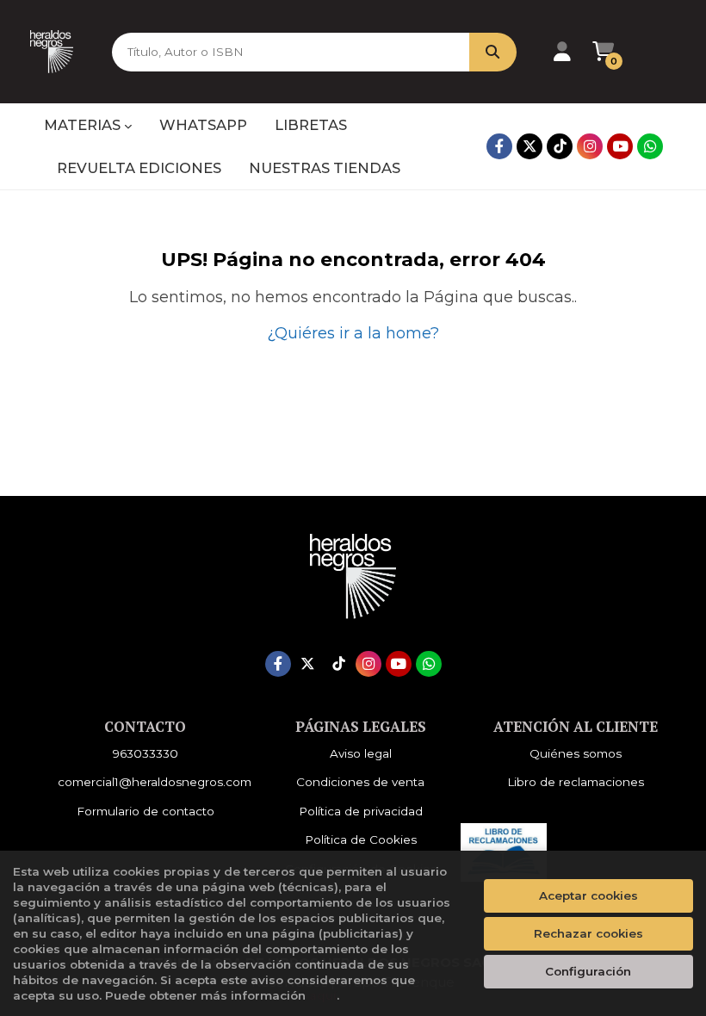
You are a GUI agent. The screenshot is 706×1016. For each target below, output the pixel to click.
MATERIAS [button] (84, 124)
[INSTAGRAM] (590, 146)
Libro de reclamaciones (575, 782)
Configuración (588, 971)
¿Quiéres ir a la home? (353, 333)
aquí (323, 995)
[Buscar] (493, 52)
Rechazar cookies (588, 933)
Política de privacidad (361, 811)
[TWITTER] (529, 146)
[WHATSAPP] (650, 146)
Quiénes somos (576, 753)
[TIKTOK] (560, 146)
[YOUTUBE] (620, 146)
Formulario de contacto (145, 811)
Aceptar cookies (588, 895)
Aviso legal (361, 753)
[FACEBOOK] (499, 146)
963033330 (145, 753)
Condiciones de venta (360, 782)
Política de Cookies (361, 839)
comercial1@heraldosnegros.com (154, 782)
